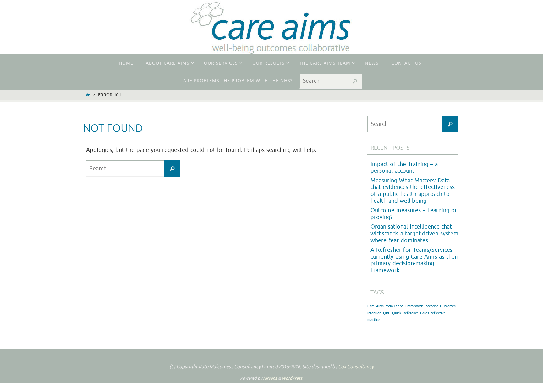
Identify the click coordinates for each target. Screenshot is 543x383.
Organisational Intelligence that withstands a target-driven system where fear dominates (414, 233)
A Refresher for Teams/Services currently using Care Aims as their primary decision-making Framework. (414, 260)
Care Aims (375, 306)
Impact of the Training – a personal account (404, 168)
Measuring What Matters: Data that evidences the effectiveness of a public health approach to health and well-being (412, 190)
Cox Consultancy (356, 367)
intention (374, 313)
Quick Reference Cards (410, 313)
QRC (386, 313)
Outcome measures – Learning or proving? (413, 214)
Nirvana (270, 378)
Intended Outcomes (440, 306)
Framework (414, 306)
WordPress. (292, 378)
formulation (394, 306)
